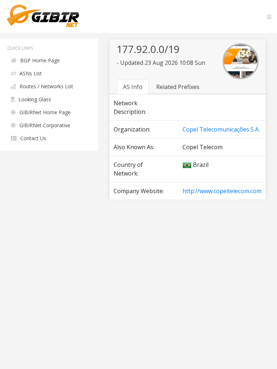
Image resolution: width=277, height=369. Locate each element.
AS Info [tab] (132, 87)
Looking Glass (34, 99)
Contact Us (33, 138)
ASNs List (30, 73)
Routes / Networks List (46, 86)
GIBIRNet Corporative (44, 125)
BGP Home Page (40, 60)
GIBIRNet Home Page (45, 112)
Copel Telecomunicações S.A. (221, 129)
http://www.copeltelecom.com (222, 191)
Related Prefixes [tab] (177, 87)
